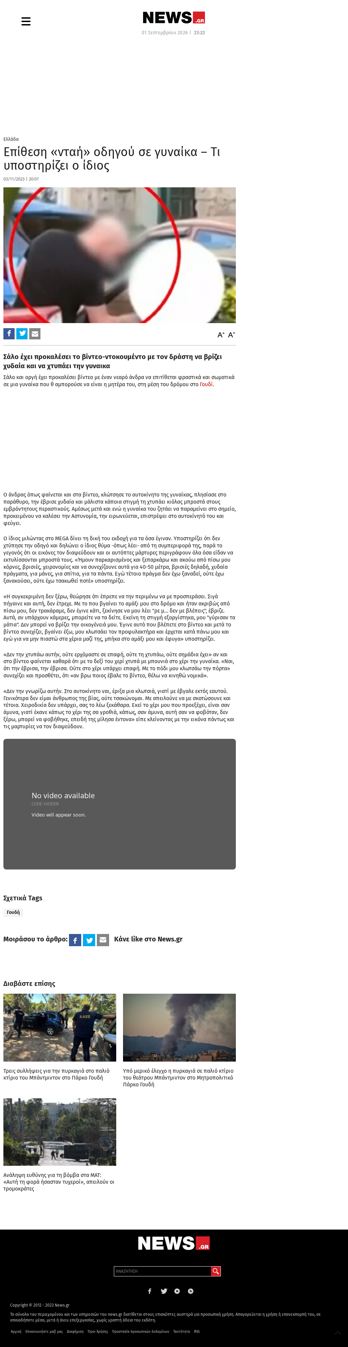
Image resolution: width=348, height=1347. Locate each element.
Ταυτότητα (181, 1332)
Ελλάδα (11, 139)
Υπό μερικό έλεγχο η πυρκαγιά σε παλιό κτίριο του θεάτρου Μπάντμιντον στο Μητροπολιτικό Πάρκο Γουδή (178, 1078)
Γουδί (206, 384)
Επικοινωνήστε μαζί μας (44, 1332)
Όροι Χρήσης (98, 1332)
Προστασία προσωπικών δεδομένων (140, 1332)
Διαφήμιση (75, 1332)
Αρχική (16, 1332)
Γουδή (13, 912)
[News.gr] (174, 17)
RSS (196, 1332)
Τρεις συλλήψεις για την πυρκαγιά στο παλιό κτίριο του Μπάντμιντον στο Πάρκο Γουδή (56, 1074)
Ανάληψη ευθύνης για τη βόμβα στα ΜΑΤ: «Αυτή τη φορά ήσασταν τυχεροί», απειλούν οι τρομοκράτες (59, 1182)
